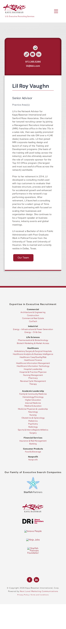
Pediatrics (33, 421)
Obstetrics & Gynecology (33, 418)
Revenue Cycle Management (33, 381)
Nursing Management (33, 375)
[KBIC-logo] (14, 5)
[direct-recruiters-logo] (33, 519)
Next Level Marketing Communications (39, 591)
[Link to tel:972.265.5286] (26, 54)
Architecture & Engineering (33, 312)
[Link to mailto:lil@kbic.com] (32, 54)
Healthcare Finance (33, 360)
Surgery (33, 433)
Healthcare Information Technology (33, 366)
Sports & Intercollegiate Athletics (33, 429)
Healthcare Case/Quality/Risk (33, 357)
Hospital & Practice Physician (33, 372)
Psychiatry (33, 423)
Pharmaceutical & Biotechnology (33, 340)
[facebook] (29, 579)
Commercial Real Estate (33, 318)
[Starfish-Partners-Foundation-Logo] (33, 548)
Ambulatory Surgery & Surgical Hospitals (33, 351)
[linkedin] (36, 579)
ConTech (33, 321)
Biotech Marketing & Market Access (33, 343)
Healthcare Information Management (33, 363)
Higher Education (33, 400)
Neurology (33, 412)
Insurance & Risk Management (33, 441)
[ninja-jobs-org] (33, 539)
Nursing (33, 415)
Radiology (33, 427)
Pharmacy (33, 378)
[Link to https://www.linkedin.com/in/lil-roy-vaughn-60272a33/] (38, 54)
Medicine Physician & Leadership (33, 409)
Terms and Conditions (40, 595)
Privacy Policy (23, 595)
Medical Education (33, 406)
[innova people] (33, 531)
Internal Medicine (33, 403)
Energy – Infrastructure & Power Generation (33, 329)
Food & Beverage (33, 451)
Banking (33, 443)
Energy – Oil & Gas (33, 332)
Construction (33, 315)
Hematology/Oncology (33, 397)
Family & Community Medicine (33, 394)
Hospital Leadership (33, 369)
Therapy (33, 384)
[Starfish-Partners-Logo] (33, 477)
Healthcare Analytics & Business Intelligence (33, 354)
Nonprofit (33, 459)
